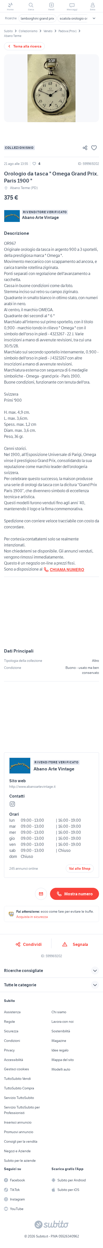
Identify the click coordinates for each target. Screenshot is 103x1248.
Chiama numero (67, 569)
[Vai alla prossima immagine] (91, 88)
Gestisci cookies (16, 1069)
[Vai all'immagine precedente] (12, 88)
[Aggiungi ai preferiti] (94, 148)
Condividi (32, 944)
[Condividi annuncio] (85, 148)
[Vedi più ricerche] (94, 18)
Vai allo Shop (79, 868)
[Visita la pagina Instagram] (12, 804)
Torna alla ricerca (27, 46)
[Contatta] (41, 894)
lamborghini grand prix (37, 18)
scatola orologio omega (77, 18)
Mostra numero (78, 893)
